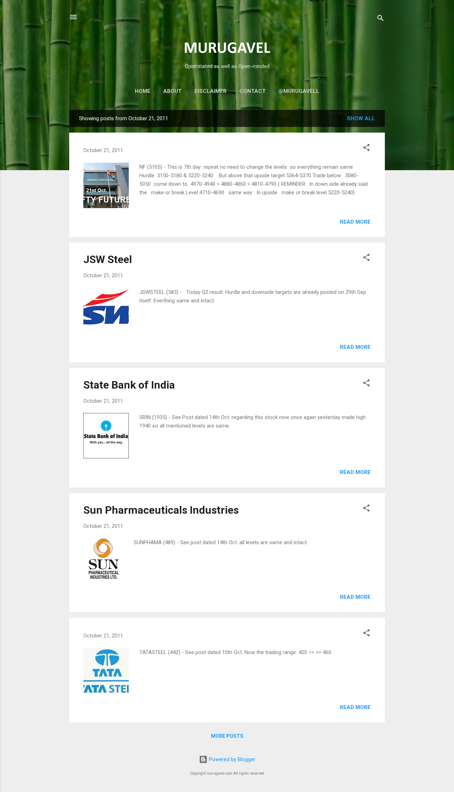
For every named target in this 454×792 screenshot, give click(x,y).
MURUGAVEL (227, 49)
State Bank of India (129, 385)
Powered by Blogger (231, 759)
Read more (355, 222)
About (172, 91)
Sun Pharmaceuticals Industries (161, 510)
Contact (252, 91)
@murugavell (298, 91)
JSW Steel (107, 259)
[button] (366, 148)
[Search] (380, 19)
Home (142, 91)
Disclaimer (210, 91)
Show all (361, 118)
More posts (227, 736)
